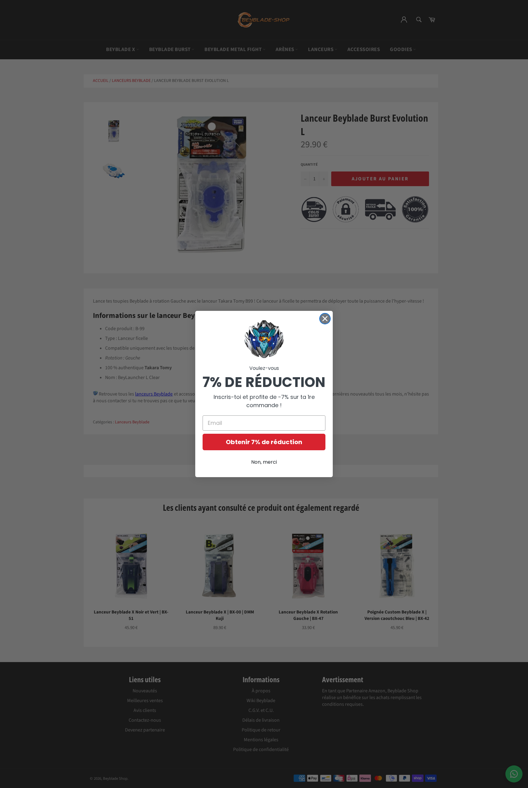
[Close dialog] (325, 318)
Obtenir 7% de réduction (264, 442)
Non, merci (264, 462)
